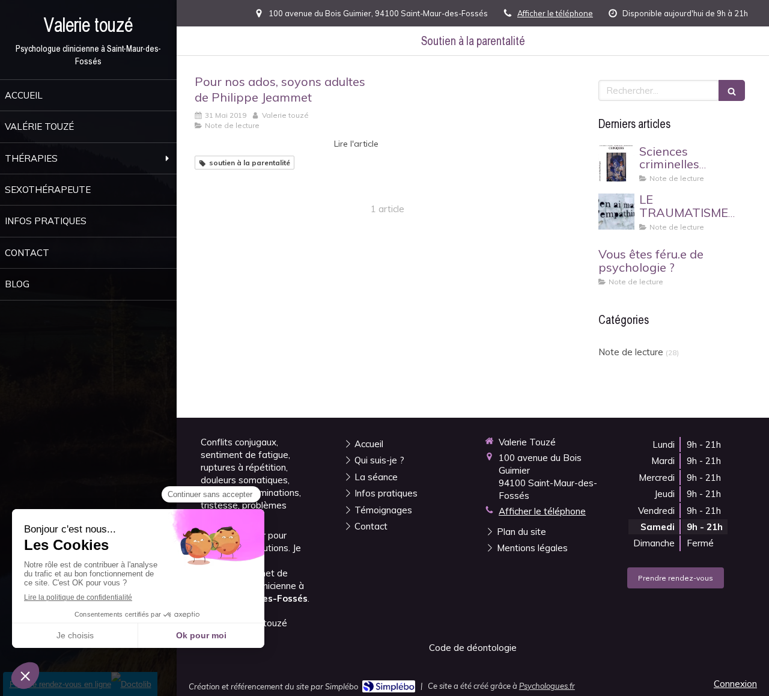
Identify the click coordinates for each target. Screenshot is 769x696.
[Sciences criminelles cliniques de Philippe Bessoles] (616, 163)
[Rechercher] (732, 90)
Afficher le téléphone (555, 13)
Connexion (735, 683)
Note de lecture (630, 352)
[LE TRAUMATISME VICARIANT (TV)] (616, 212)
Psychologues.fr (547, 686)
